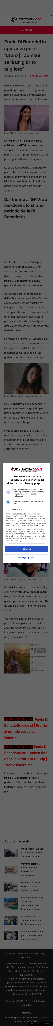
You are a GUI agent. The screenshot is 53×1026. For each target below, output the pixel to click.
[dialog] (26, 513)
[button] (26, 509)
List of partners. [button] (40, 525)
